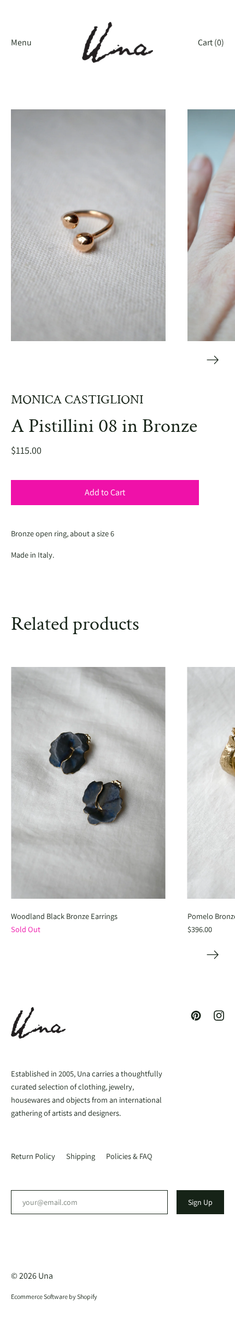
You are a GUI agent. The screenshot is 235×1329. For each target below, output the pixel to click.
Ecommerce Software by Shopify (54, 1296)
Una (45, 1275)
